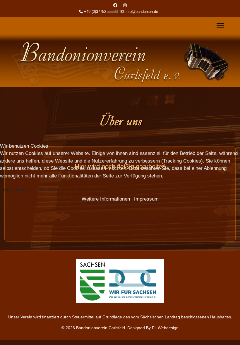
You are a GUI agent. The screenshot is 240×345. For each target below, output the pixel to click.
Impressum (146, 199)
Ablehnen (48, 189)
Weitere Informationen (106, 199)
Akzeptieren (16, 189)
